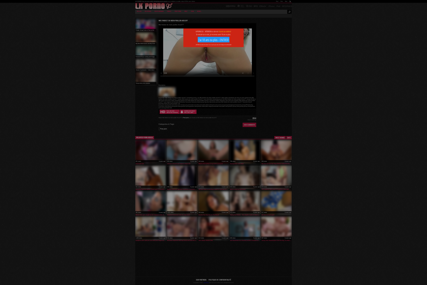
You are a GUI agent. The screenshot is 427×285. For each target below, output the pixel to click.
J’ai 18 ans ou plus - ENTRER (213, 39)
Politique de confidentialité (226, 44)
